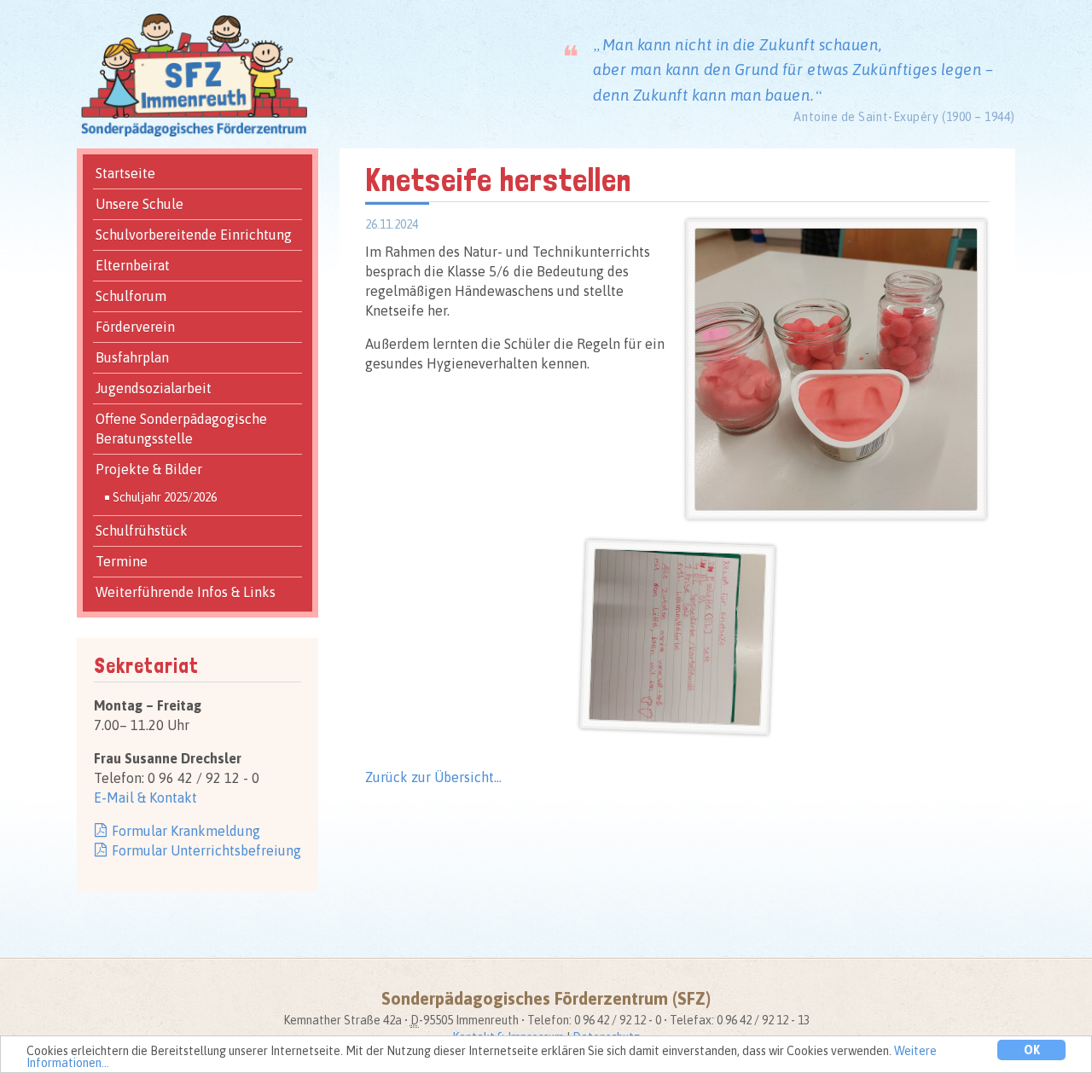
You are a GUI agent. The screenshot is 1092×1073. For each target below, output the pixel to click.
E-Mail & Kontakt (145, 797)
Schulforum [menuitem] (131, 296)
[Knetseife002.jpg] (680, 560)
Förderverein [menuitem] (135, 326)
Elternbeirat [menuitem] (133, 265)
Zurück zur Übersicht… (433, 777)
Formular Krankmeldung (186, 830)
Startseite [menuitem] (125, 173)
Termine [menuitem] (122, 561)
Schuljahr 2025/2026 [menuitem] (165, 497)
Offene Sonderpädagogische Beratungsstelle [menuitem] (181, 428)
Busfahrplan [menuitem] (132, 357)
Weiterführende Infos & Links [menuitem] (186, 592)
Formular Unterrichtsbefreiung (206, 850)
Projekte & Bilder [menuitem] (149, 469)
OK (1032, 1050)
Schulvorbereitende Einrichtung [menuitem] (194, 234)
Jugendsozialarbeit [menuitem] (154, 388)
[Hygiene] (836, 237)
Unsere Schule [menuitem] (139, 204)
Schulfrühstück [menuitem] (142, 530)
